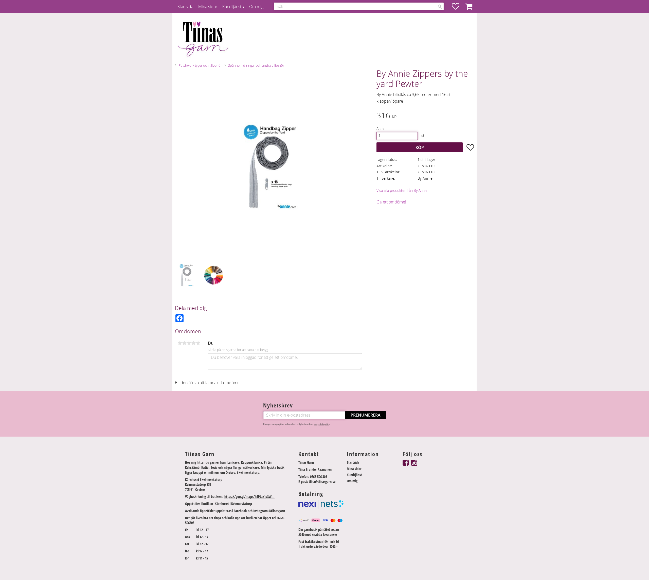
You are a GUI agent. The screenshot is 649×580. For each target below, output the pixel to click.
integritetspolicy (322, 424)
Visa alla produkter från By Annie (401, 190)
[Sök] (440, 6)
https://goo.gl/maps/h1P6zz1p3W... (249, 496)
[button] (458, 6)
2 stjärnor (184, 343)
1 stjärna (179, 343)
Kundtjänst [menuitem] (231, 6)
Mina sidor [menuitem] (207, 6)
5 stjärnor (198, 343)
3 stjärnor (189, 343)
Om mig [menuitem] (256, 6)
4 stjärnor (193, 343)
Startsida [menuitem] (185, 6)
